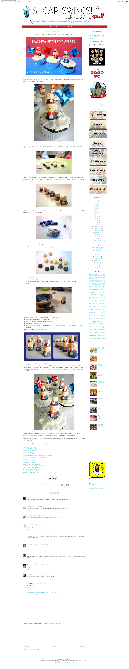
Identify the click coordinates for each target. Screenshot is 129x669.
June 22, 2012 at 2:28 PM (51, 592)
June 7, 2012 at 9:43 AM (45, 544)
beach (98, 278)
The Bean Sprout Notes (32, 565)
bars (104, 277)
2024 (96, 200)
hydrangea (91, 307)
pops (103, 321)
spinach (100, 327)
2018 (96, 212)
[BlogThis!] (62, 485)
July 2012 (97, 236)
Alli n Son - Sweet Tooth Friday (31, 469)
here (28, 79)
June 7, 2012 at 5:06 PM (40, 554)
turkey (103, 334)
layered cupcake (98, 309)
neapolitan (91, 318)
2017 (96, 214)
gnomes (90, 301)
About (57, 26)
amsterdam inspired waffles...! (98, 244)
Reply (28, 501)
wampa (103, 335)
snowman (91, 327)
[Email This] (61, 485)
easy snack (94, 295)
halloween (102, 303)
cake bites (91, 284)
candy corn (102, 284)
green (103, 301)
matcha (99, 313)
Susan (28, 506)
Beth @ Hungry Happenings (34, 534)
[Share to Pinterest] (68, 485)
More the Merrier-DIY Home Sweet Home (34, 467)
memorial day (61, 487)
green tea (91, 303)
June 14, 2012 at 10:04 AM (39, 583)
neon (95, 318)
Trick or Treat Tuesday (29, 460)
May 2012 (97, 254)
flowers (90, 298)
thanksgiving (92, 334)
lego (104, 309)
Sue (28, 497)
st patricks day (92, 329)
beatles (101, 278)
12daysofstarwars (93, 274)
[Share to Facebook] (66, 485)
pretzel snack (96, 323)
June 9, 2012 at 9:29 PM (46, 574)
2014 (96, 220)
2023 (96, 202)
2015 (96, 218)
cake (103, 283)
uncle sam (79, 487)
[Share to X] (64, 485)
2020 (96, 208)
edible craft (100, 296)
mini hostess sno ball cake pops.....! (101, 383)
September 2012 (97, 232)
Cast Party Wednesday (29, 462)
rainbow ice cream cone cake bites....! (101, 374)
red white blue (73, 487)
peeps (97, 320)
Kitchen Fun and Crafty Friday (31, 472)
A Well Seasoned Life (28, 454)
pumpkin (103, 323)
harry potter (91, 304)
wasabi (90, 337)
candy (96, 284)
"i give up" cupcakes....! (100, 399)
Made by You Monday (29, 450)
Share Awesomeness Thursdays (31, 464)
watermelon (95, 337)
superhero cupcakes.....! (101, 408)
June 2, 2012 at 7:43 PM (35, 497)
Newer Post (26, 646)
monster (103, 315)
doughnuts (96, 294)
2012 (96, 224)
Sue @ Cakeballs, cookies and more (36, 592)
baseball (91, 278)
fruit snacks (99, 298)
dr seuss (102, 294)
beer (104, 278)
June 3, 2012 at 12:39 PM (35, 515)
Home (52, 26)
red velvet (96, 324)
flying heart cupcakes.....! (101, 365)
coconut (96, 290)
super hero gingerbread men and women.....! (100, 426)
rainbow (91, 325)
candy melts (37, 487)
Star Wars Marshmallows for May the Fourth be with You (96, 37)
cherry (90, 289)
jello (104, 307)
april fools (94, 277)
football (94, 298)
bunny (94, 283)
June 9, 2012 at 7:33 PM (44, 565)
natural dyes (102, 316)
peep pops (92, 320)
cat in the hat (97, 287)
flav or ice (98, 297)
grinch (97, 303)
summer (97, 331)
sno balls (102, 326)
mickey (90, 315)
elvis (104, 295)
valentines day (93, 335)
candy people (44, 487)
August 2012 (97, 234)
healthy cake (102, 304)
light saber (102, 310)
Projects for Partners (73, 26)
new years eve (99, 318)
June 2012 (97, 238)
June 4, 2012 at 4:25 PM (37, 524)
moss (90, 316)
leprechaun (97, 310)
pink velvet (102, 319)
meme (103, 313)
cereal (103, 287)
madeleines (92, 312)
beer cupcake (92, 280)
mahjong (103, 312)
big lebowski (99, 280)
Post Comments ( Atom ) (34, 649)
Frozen (100, 275)
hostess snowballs (101, 306)
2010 (96, 267)
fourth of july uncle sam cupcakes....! (98, 251)
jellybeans (91, 309)
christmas (96, 289)
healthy (97, 305)
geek (96, 300)
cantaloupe (91, 287)
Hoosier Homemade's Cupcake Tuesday (34, 457)
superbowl (96, 332)
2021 (96, 206)
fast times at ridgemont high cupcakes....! (98, 241)
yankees (103, 338)
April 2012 (97, 256)
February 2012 (97, 260)
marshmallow (92, 313)
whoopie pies (101, 337)
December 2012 (97, 226)
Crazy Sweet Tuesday (29, 459)
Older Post (82, 646)
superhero (102, 332)
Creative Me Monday (28, 452)
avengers (100, 277)
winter (90, 338)
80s (90, 275)
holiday (94, 306)
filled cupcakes (92, 297)
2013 (96, 222)
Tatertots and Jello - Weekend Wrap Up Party (35, 465)
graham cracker (97, 301)
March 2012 (97, 258)
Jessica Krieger (71, 662)
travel (98, 333)
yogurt (90, 339)
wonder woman (96, 338)
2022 (96, 204)
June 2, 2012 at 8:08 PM (36, 506)
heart (90, 306)
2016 (96, 216)
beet (96, 280)
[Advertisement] (54, 635)
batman (95, 278)
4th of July (32, 487)
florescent (103, 297)
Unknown (29, 524)
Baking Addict (30, 554)
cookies (103, 291)
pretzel (90, 323)
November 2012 (97, 228)
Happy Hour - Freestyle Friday (31, 471)
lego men (91, 311)
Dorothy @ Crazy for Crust (33, 574)
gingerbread (101, 300)
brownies (99, 281)
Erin (28, 515)
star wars (99, 329)
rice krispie (95, 326)
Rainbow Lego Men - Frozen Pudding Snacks (101, 349)
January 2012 (97, 262)
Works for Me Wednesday (30, 449)
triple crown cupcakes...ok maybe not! (98, 248)
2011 (96, 265)
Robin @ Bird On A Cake (33, 544)
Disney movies (95, 275)
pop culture (67, 487)
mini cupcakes (96, 315)
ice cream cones (98, 307)
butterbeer (99, 283)
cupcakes (49, 487)
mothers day (95, 316)
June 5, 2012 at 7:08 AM (47, 534)
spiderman (95, 327)
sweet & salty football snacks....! (101, 417)
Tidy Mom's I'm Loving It (29, 447)
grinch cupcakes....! (100, 390)
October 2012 (97, 230)
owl (104, 318)
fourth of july (55, 487)
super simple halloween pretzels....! (101, 357)
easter (90, 296)
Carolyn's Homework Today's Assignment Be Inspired (37, 455)
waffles (99, 335)
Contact (64, 26)
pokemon (91, 321)
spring (103, 328)
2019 (96, 210)
